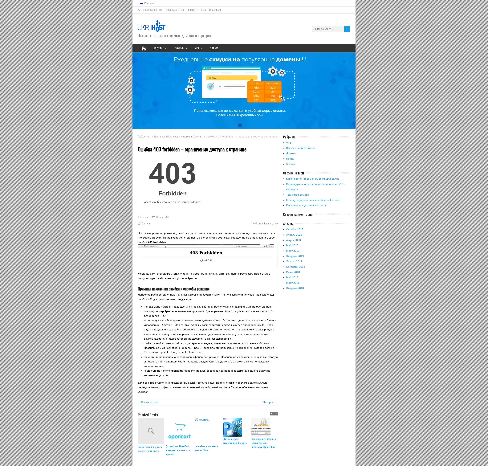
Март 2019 (292, 250)
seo (276, 223)
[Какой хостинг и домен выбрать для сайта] (152, 431)
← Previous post (148, 402)
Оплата (214, 48)
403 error (258, 223)
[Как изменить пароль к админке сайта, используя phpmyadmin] (265, 427)
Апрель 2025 (294, 234)
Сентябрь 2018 (295, 266)
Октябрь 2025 (294, 229)
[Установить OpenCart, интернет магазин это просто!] (180, 431)
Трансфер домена (297, 194)
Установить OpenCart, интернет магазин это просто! (178, 450)
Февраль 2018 (295, 288)
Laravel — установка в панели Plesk (206, 448)
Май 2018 (292, 277)
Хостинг (145, 223)
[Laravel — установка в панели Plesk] (209, 431)
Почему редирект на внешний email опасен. (313, 200)
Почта (290, 158)
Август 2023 (293, 240)
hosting (268, 223)
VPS (288, 142)
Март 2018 (292, 282)
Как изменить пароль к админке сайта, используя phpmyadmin (263, 443)
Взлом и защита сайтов (300, 147)
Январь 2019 (294, 261)
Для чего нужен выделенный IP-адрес (235, 441)
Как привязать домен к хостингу (306, 205)
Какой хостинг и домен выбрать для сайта (150, 449)
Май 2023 (292, 245)
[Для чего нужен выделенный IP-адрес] (237, 427)
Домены (291, 153)
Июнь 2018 (293, 272)
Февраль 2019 (295, 256)
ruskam (145, 217)
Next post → (270, 402)
